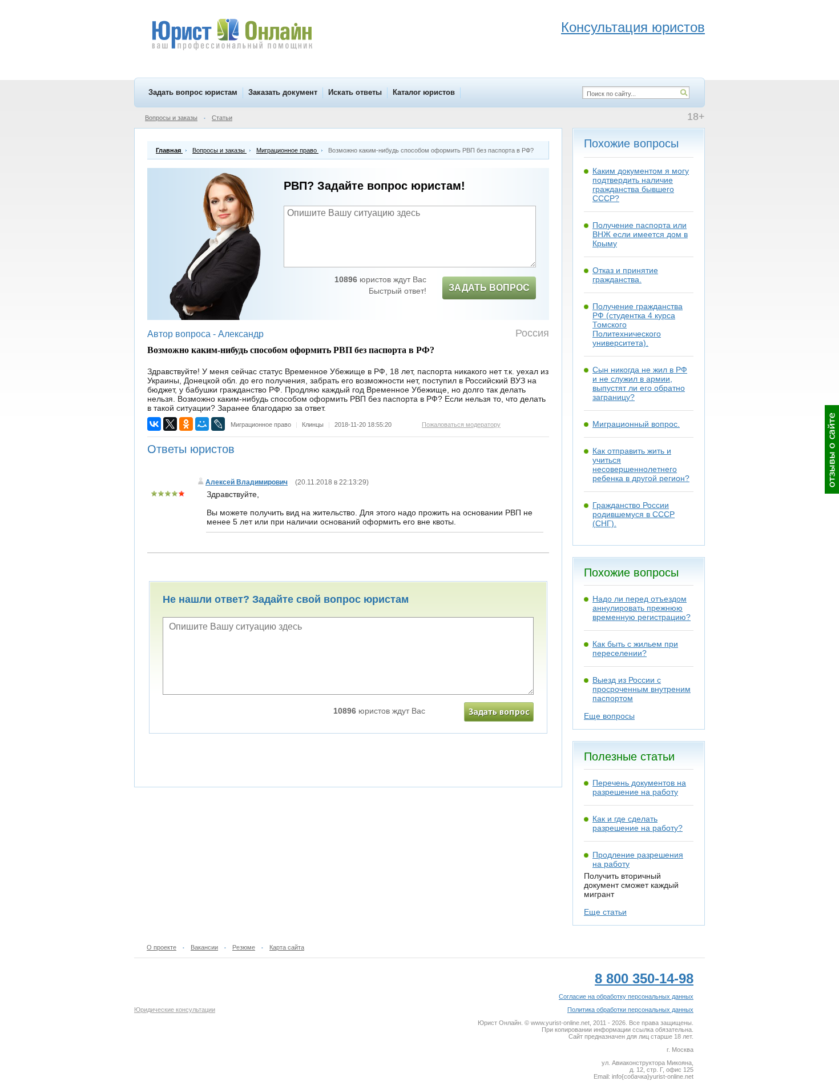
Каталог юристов (424, 92)
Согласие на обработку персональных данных (626, 996)
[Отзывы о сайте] (832, 449)
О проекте (161, 947)
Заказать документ (282, 92)
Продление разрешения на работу (637, 859)
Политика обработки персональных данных (630, 1009)
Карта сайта (286, 947)
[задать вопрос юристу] (499, 712)
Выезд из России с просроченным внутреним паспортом (641, 689)
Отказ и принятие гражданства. (625, 275)
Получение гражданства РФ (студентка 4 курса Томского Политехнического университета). (637, 324)
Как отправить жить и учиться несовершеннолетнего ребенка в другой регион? (640, 464)
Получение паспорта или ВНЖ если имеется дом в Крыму (640, 234)
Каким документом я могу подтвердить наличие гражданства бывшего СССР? (640, 184)
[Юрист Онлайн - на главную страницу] (231, 36)
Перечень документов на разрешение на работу (639, 787)
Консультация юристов (633, 27)
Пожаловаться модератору (461, 424)
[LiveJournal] (218, 424)
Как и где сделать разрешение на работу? (637, 823)
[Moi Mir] (202, 424)
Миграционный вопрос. (636, 424)
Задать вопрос (489, 288)
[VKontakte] (154, 424)
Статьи (222, 117)
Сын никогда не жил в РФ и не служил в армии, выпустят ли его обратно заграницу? (639, 383)
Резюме (243, 947)
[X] (170, 424)
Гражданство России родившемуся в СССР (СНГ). (633, 514)
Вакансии (204, 947)
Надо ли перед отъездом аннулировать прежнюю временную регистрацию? (641, 608)
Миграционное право (261, 424)
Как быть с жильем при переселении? (635, 648)
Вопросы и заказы (171, 117)
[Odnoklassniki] (186, 424)
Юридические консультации (174, 1009)
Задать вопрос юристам (192, 92)
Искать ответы (355, 92)
